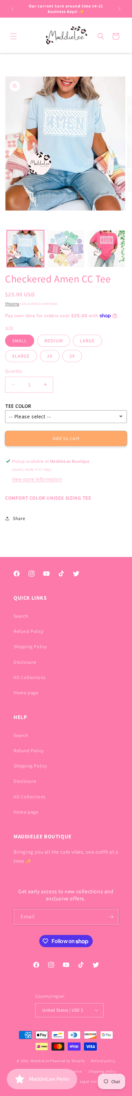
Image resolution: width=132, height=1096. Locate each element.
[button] (13, 36)
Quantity (13, 371)
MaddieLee (39, 1060)
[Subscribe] (110, 917)
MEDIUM (53, 341)
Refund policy (103, 1060)
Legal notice (91, 1081)
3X (72, 356)
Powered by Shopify (67, 1060)
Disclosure (25, 662)
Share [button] (19, 518)
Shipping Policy (30, 646)
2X (49, 356)
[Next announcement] (119, 8)
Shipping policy (102, 1071)
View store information (37, 479)
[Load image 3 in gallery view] (106, 248)
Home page (26, 693)
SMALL (19, 341)
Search (21, 616)
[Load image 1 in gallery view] (25, 248)
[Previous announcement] (12, 8)
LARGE (87, 341)
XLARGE (21, 356)
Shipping (12, 303)
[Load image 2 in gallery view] (66, 248)
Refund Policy (29, 631)
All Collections (30, 677)
